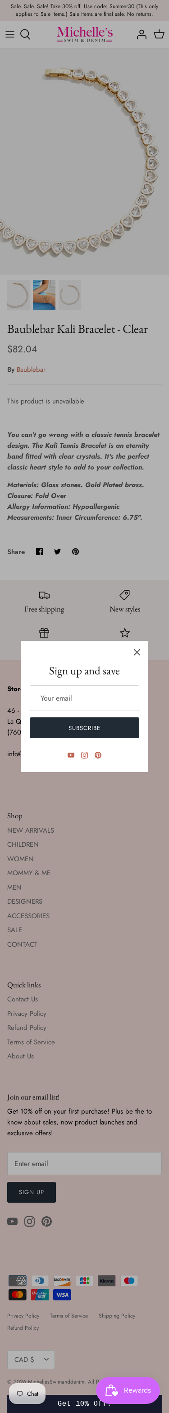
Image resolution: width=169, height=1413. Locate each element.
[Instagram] (84, 755)
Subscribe (84, 728)
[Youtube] (71, 755)
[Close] (137, 652)
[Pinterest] (98, 755)
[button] (84, 1404)
